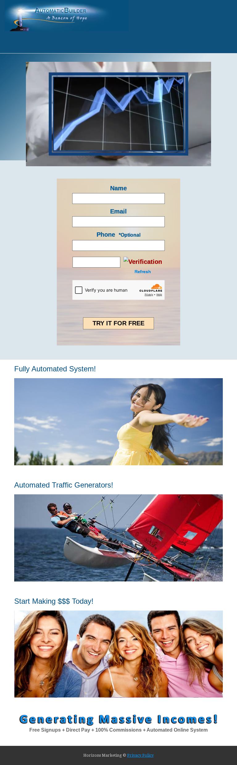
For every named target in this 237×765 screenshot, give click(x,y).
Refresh (143, 271)
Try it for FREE (118, 323)
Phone (106, 234)
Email (118, 211)
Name (118, 188)
